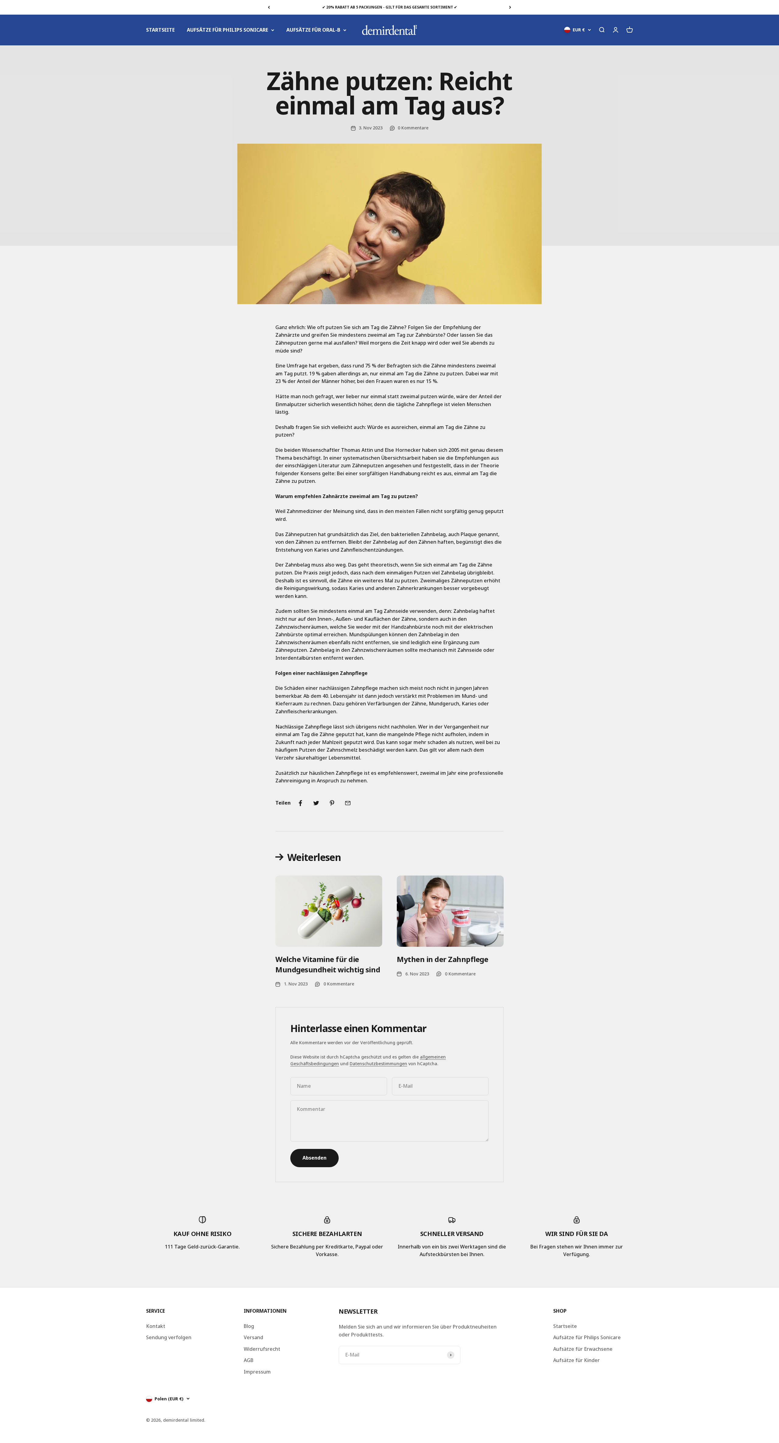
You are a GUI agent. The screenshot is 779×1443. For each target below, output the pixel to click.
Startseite (565, 1326)
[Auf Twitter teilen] (316, 803)
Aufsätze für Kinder (576, 1360)
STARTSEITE (160, 29)
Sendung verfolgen (168, 1337)
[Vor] (510, 7)
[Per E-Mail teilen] (348, 803)
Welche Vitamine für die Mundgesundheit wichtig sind (327, 964)
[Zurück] (269, 7)
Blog (249, 1326)
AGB (248, 1360)
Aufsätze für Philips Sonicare (587, 1337)
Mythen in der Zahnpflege (442, 959)
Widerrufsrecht (262, 1349)
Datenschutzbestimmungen (378, 1063)
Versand (253, 1337)
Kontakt (155, 1326)
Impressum (257, 1371)
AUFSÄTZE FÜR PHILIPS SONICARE (227, 29)
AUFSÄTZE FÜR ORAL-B (313, 29)
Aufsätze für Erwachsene (583, 1349)
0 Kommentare (413, 128)
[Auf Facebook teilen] (300, 803)
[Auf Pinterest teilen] (332, 803)
